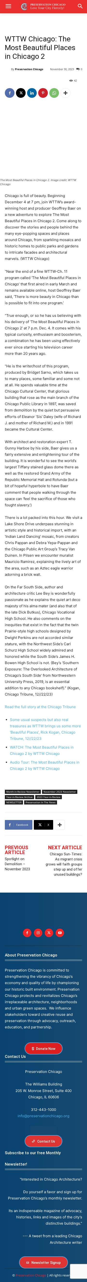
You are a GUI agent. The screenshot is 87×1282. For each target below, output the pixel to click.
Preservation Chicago (29, 69)
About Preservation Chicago (31, 955)
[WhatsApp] (54, 93)
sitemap (43, 1130)
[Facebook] (9, 93)
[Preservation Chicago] (8, 69)
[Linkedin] (32, 93)
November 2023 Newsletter (60, 791)
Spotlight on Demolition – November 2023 (17, 864)
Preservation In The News (41, 802)
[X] (21, 93)
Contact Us (15, 1056)
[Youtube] (60, 933)
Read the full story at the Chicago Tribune (40, 707)
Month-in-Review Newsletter (22, 791)
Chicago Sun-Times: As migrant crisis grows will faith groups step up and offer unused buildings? (64, 864)
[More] (65, 93)
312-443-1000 (43, 1109)
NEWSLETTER (14, 802)
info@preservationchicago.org (43, 1116)
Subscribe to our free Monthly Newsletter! (33, 1158)
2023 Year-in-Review (48, 797)
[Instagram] (38, 933)
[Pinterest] (43, 93)
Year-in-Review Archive (19, 797)
